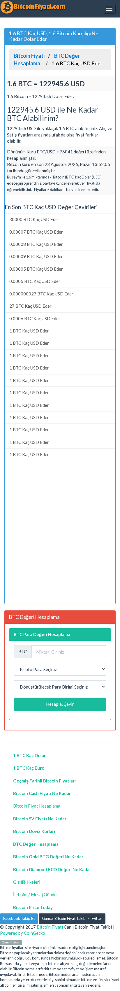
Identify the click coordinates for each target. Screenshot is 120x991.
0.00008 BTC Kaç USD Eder (36, 244)
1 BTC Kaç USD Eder (29, 330)
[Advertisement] (60, 539)
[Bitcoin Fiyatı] (33, 7)
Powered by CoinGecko (22, 933)
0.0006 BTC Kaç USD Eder (34, 318)
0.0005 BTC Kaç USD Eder (34, 281)
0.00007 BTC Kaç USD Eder (36, 231)
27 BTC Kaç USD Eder (30, 306)
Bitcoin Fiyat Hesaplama (36, 805)
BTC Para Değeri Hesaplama (42, 634)
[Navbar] (109, 9)
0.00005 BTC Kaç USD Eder (36, 269)
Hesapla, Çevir (60, 704)
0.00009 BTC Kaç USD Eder (36, 256)
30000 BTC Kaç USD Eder (34, 219)
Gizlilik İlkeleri (26, 882)
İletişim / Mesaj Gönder (35, 894)
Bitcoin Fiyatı (50, 926)
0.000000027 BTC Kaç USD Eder (41, 293)
